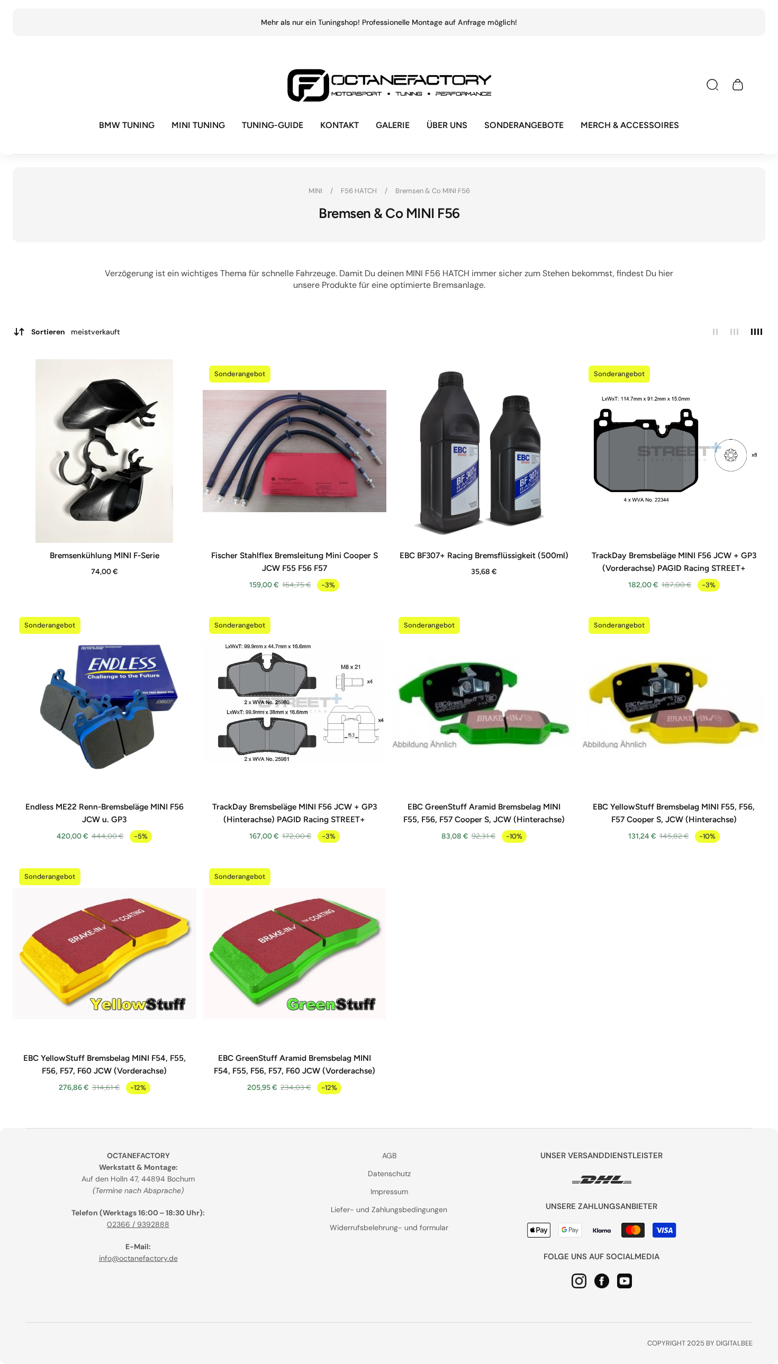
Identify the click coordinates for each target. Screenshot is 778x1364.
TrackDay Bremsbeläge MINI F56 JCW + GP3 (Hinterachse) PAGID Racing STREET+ (294, 812)
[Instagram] (579, 1280)
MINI (316, 190)
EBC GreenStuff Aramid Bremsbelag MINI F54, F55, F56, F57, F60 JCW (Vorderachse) (294, 1063)
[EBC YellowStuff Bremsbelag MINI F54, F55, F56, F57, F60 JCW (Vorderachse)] (104, 953)
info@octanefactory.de (138, 1258)
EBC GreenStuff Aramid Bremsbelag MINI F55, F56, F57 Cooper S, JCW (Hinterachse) (484, 812)
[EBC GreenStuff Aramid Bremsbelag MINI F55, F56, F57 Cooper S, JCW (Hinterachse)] (484, 702)
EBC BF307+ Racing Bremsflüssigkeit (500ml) (484, 555)
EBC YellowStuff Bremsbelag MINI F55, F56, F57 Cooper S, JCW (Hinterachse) (674, 812)
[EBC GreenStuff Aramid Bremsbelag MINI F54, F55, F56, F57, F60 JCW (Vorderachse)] (294, 953)
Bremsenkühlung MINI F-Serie (104, 555)
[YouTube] (624, 1280)
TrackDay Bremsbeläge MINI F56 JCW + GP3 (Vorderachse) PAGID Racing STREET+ (673, 561)
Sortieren (75, 332)
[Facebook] (601, 1280)
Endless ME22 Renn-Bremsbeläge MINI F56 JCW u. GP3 (104, 812)
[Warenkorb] (737, 84)
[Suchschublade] (712, 84)
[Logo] (389, 84)
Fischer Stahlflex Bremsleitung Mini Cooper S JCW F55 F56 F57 (294, 561)
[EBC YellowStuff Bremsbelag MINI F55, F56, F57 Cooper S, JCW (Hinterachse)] (674, 702)
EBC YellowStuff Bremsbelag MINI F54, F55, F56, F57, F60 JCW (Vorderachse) (104, 1063)
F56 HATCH (359, 190)
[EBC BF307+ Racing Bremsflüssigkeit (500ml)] (484, 451)
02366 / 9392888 (138, 1224)
